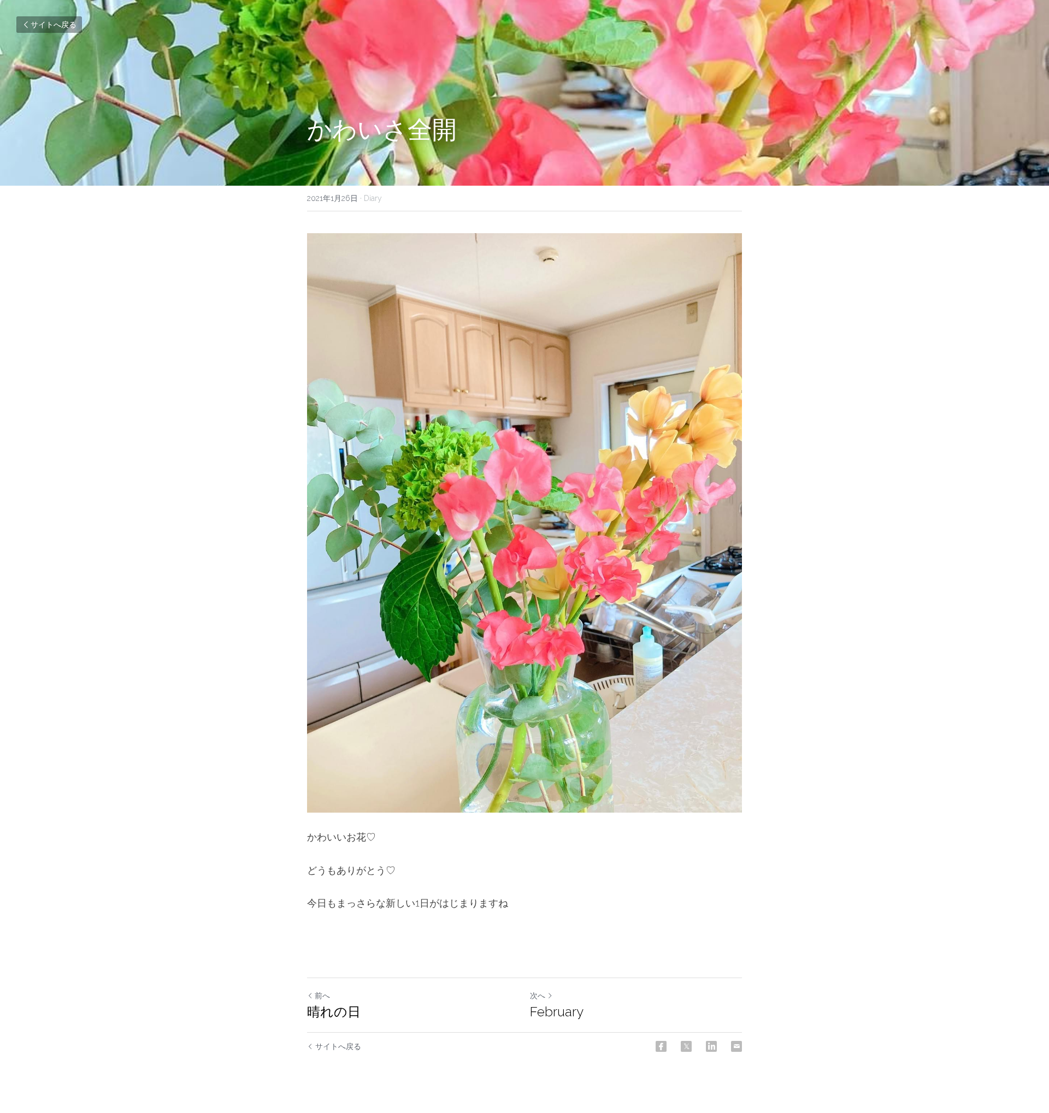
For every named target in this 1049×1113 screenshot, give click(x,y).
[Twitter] (686, 1046)
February (557, 1012)
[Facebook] (661, 1046)
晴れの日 (334, 1012)
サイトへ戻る (53, 24)
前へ (322, 995)
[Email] (736, 1046)
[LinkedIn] (711, 1046)
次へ (537, 995)
